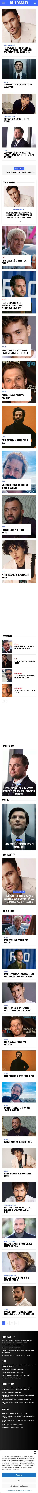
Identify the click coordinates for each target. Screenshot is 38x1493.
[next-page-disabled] (6, 701)
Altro (16, 644)
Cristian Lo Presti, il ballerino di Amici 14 (24, 691)
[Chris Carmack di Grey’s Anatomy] (19, 382)
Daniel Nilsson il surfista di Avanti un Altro (16, 1278)
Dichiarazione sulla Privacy (23, 1490)
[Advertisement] (19, 607)
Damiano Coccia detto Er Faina (13, 531)
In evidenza (18, 673)
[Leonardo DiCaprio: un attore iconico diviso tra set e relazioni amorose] (19, 137)
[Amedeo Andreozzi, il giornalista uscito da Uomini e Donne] (7, 675)
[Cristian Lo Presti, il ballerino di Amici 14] (7, 690)
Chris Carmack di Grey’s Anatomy (13, 396)
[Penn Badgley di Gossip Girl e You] (19, 427)
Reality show (9, 1241)
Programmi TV (9, 45)
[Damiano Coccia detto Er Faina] (19, 516)
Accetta (19, 1475)
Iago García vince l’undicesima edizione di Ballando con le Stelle (18, 1209)
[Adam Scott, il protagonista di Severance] (19, 69)
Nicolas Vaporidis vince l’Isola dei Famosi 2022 (18, 1244)
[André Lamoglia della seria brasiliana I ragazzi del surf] (19, 337)
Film (5, 150)
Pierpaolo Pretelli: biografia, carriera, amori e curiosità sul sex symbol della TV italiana (18, 50)
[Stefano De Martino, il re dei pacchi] (19, 104)
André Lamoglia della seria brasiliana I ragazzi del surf (15, 352)
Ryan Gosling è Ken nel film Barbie (14, 262)
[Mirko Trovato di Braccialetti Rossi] (19, 561)
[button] (35, 1453)
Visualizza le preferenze (19, 1486)
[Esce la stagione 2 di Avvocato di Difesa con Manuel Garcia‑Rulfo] (19, 292)
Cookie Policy (11, 1490)
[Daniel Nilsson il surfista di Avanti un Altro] (19, 1262)
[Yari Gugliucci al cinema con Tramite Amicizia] (19, 472)
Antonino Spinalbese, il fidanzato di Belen (24, 662)
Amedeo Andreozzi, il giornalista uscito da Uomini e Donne (24, 677)
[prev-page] (17, 221)
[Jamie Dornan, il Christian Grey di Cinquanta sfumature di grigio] (19, 1296)
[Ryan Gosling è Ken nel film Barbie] (19, 247)
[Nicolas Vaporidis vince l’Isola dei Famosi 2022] (19, 1228)
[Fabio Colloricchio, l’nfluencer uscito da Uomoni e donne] (7, 646)
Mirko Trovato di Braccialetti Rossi (15, 576)
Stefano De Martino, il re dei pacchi (16, 120)
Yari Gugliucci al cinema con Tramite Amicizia (15, 486)
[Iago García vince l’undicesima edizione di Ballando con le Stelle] (19, 1192)
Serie (6, 82)
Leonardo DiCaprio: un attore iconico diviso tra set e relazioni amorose (19, 155)
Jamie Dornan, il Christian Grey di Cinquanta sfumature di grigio (19, 1312)
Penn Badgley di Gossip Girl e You (15, 441)
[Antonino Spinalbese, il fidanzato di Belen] (7, 661)
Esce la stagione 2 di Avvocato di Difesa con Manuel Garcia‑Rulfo (12, 305)
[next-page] (20, 221)
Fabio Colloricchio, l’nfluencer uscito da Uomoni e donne (24, 647)
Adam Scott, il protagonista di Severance (18, 85)
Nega (19, 1480)
